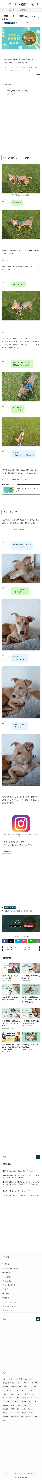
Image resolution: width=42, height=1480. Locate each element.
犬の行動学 (8, 1281)
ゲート (26, 1386)
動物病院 (5, 1409)
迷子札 (35, 1416)
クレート (5, 1386)
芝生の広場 (14, 1416)
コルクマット (7, 1390)
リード (16, 1401)
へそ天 (19, 1383)
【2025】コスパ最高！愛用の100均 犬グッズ (17, 1171)
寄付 (18, 1409)
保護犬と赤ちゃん (10, 1306)
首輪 (4, 1420)
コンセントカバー (19, 1390)
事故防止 (5, 1405)
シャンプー (31, 1390)
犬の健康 (8, 1277)
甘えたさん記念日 (27, 1413)
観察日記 (7, 1298)
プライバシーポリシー (30, 1473)
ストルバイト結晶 (8, 1394)
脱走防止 (5, 1416)
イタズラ (26, 1383)
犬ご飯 (17, 1413)
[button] (5, 941)
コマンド (33, 1386)
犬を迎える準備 (10, 1285)
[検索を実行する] (38, 1157)
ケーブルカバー (16, 1386)
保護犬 (6, 1264)
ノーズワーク (7, 1398)
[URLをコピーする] (37, 941)
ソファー (19, 1394)
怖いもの (30, 1409)
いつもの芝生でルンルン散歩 (17, 91)
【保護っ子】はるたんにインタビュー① (16, 1191)
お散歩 (7, 911)
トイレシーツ (29, 1394)
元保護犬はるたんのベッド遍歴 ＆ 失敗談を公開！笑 (20, 1195)
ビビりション (35, 1398)
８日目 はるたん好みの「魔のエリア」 (27, 490)
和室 (12, 1409)
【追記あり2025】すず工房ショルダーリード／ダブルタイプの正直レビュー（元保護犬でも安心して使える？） (20, 1184)
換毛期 (5, 1413)
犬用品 (6, 1293)
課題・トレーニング (11, 1310)
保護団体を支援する (11, 1268)
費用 (6, 1289)
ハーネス (16, 1398)
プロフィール (9, 1473)
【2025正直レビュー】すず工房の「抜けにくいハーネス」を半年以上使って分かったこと (20, 1177)
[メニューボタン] (3, 4)
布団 (23, 1409)
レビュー (23, 1401)
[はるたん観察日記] (21, 4)
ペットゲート (7, 1401)
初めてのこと (28, 911)
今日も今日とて (13, 94)
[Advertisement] (21, 126)
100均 (4, 1379)
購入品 (28, 1416)
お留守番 (19, 1379)
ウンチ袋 (35, 1383)
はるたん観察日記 (9, 23)
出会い (19, 1405)
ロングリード (33, 1401)
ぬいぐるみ (28, 1379)
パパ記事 (25, 1398)
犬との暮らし (8, 1272)
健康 (12, 1405)
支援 (11, 1413)
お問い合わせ (18, 1473)
